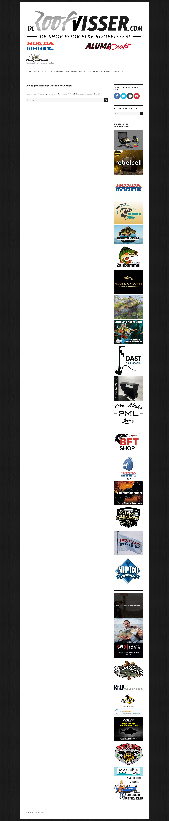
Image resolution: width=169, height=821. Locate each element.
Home (28, 71)
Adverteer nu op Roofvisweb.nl (99, 71)
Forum (36, 71)
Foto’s (43, 71)
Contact (117, 71)
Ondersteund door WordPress (35, 812)
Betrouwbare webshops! (75, 71)
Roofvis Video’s (57, 71)
